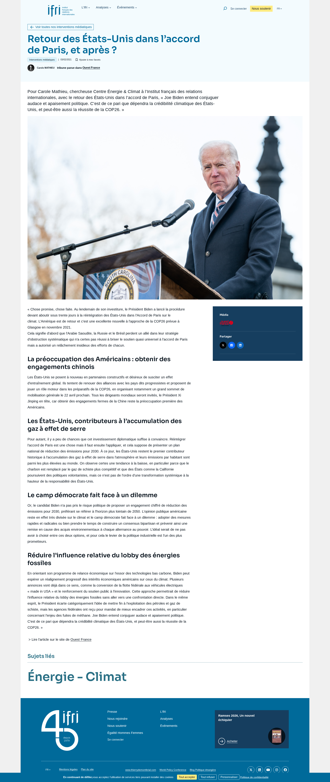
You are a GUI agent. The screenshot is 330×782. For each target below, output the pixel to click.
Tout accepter (187, 777)
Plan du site (87, 769)
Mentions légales (68, 769)
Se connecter (238, 8)
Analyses (102, 7)
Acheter (232, 741)
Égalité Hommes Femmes (125, 733)
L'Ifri (84, 7)
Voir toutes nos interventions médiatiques (63, 27)
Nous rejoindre (117, 718)
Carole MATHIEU (45, 68)
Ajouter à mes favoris (90, 59)
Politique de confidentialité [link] (254, 777)
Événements (125, 7)
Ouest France (91, 67)
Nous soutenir (261, 8)
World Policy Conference (173, 769)
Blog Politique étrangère (203, 769)
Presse (112, 711)
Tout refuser (208, 777)
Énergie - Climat (77, 676)
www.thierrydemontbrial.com (140, 769)
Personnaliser (229, 777)
